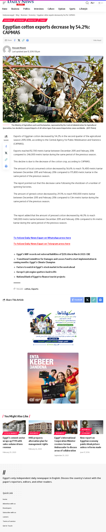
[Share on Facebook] (15, 40)
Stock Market (10, 433)
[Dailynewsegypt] (20, 3)
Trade (42, 20)
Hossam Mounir (19, 47)
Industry (32, 20)
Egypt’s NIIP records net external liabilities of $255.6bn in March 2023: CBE (53, 254)
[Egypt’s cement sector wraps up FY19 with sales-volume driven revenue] (14, 427)
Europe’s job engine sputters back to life (36, 272)
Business (8, 20)
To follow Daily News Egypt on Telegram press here (42, 243)
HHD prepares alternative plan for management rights (38, 440)
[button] (5, 3)
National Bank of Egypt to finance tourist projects (41, 276)
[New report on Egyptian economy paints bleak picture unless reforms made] (91, 427)
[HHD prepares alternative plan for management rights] (40, 427)
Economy (20, 20)
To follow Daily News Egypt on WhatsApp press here (42, 237)
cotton (27, 289)
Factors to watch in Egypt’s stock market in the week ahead (46, 267)
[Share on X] (19, 40)
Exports (34, 289)
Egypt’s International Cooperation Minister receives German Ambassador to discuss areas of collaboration (65, 444)
